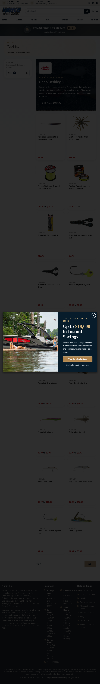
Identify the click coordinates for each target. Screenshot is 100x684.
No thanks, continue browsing (77, 365)
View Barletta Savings (77, 359)
